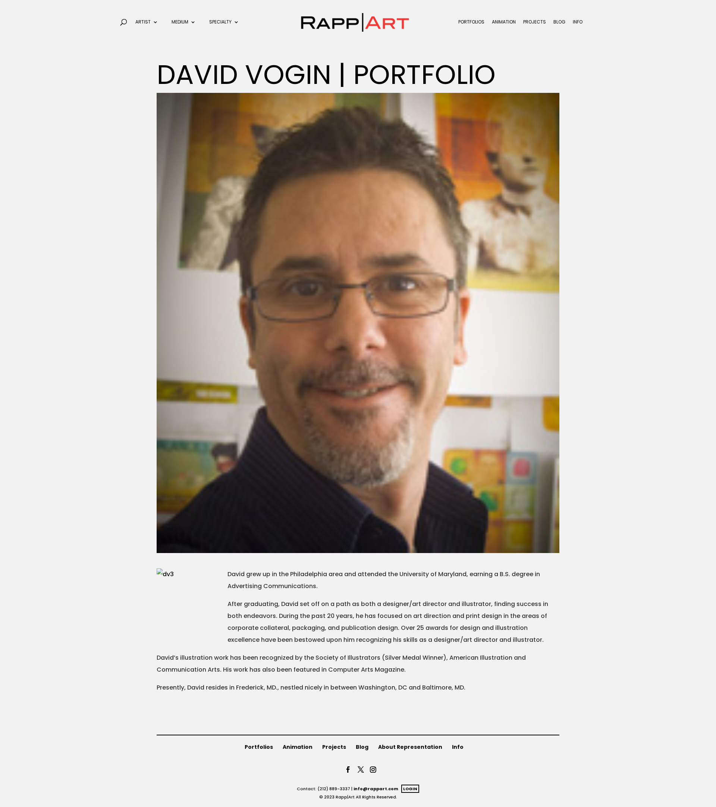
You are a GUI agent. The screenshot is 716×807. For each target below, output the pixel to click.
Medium (180, 22)
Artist (143, 22)
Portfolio (424, 74)
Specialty (220, 22)
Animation (504, 22)
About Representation (410, 747)
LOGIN (410, 789)
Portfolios (471, 22)
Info (577, 22)
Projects (534, 22)
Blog (559, 22)
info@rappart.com (376, 789)
